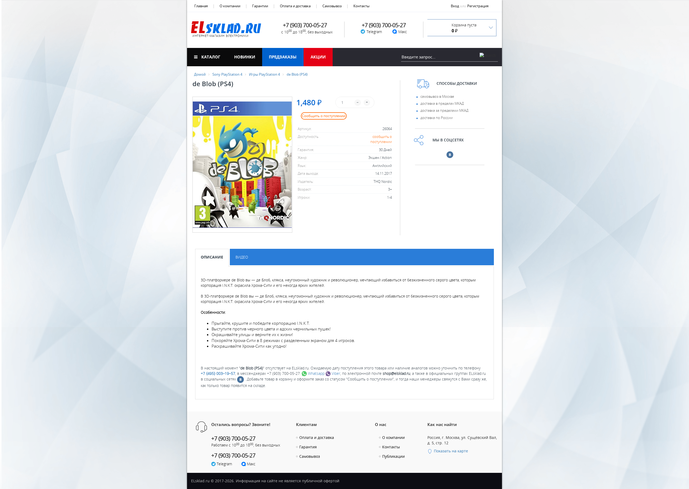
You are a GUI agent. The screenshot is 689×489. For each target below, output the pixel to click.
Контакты (361, 6)
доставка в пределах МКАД (442, 103)
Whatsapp (316, 373)
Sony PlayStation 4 (227, 74)
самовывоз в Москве (437, 96)
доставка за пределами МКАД (444, 110)
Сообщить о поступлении (323, 115)
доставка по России (436, 117)
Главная (201, 6)
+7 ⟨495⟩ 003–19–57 (218, 373)
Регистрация (477, 6)
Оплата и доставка (295, 6)
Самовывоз (332, 6)
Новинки (244, 57)
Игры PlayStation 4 (264, 74)
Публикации (393, 456)
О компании (230, 6)
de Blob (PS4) (297, 74)
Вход (455, 6)
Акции (318, 57)
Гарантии (260, 6)
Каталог (210, 57)
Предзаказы (283, 57)
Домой (200, 74)
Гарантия (308, 446)
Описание (212, 257)
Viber (335, 373)
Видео (241, 257)
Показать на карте (450, 450)
